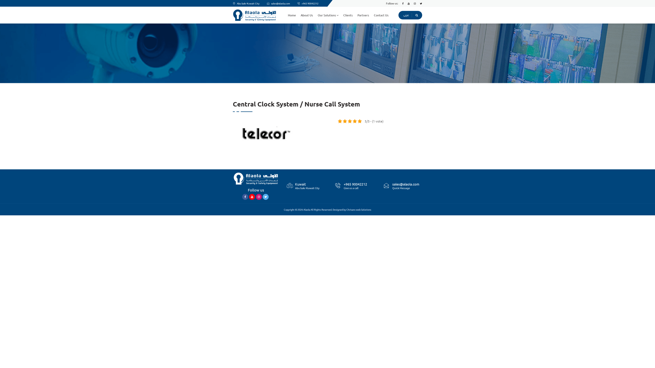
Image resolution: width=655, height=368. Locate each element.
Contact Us (381, 15)
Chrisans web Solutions (358, 209)
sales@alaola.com (280, 3)
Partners (363, 15)
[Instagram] (413, 3)
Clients (348, 15)
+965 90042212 (310, 3)
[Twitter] (419, 3)
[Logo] (256, 178)
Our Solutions (327, 15)
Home (292, 15)
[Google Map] (290, 187)
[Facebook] (401, 3)
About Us (307, 15)
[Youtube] (407, 3)
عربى (406, 15)
